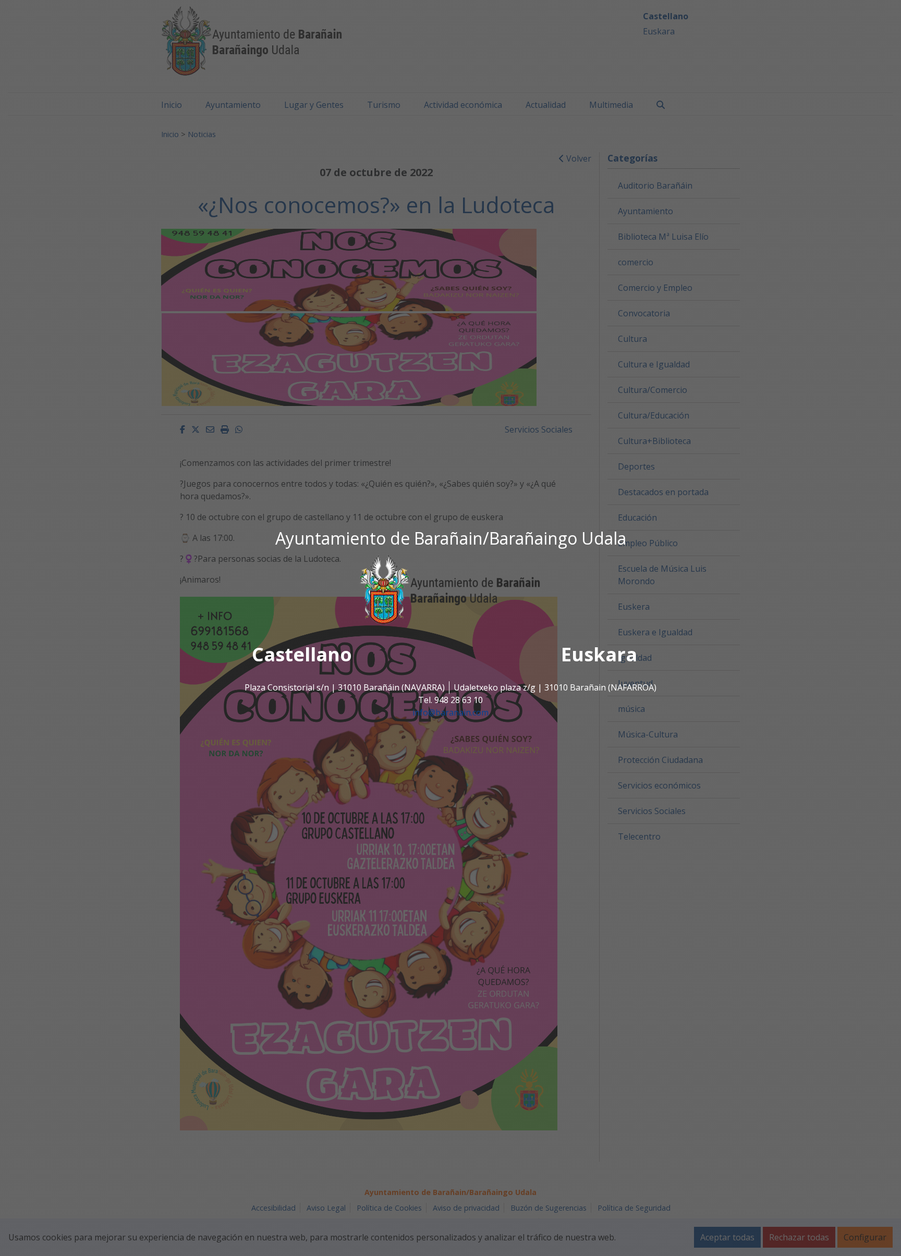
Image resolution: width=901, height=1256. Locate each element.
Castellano (302, 655)
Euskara (599, 655)
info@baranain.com (450, 713)
